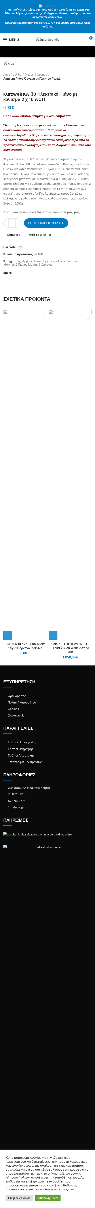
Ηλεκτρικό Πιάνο (15, 264)
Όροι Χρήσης (17, 696)
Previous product (5, 85)
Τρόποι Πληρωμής (20, 749)
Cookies (13, 709)
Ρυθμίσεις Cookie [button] (19, 1198)
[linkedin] (32, 273)
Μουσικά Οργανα (36, 74)
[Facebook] (16, 273)
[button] (7, 635)
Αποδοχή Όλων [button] (48, 1198)
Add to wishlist (40, 234)
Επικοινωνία (16, 715)
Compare (13, 234)
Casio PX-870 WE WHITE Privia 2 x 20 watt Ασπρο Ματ (70, 648)
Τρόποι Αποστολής (21, 755)
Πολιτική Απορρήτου (22, 702)
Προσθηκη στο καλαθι (46, 223)
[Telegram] (37, 273)
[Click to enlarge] (11, 59)
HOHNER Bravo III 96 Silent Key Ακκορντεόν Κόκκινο (25, 646)
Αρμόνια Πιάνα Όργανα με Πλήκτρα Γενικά (32, 78)
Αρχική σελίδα (12, 74)
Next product (14, 85)
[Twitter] (22, 273)
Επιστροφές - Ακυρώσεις (25, 762)
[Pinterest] (27, 273)
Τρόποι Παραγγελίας (22, 742)
